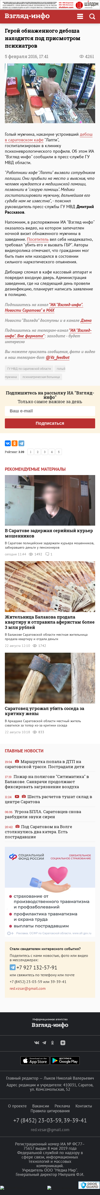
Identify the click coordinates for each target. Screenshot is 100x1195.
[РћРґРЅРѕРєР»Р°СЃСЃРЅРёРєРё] (14, 443)
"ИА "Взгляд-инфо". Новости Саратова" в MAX (44, 307)
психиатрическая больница (41, 377)
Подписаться (50, 423)
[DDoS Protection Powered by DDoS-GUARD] (89, 1188)
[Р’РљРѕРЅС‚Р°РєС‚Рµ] (8, 443)
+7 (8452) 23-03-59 (26, 981)
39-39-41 (58, 981)
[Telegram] (21, 443)
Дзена (86, 320)
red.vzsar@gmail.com (28, 988)
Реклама (62, 1106)
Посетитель (38, 239)
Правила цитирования (50, 1110)
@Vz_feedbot (57, 357)
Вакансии (40, 1106)
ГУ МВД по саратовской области (29, 369)
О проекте (17, 1106)
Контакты (83, 1106)
